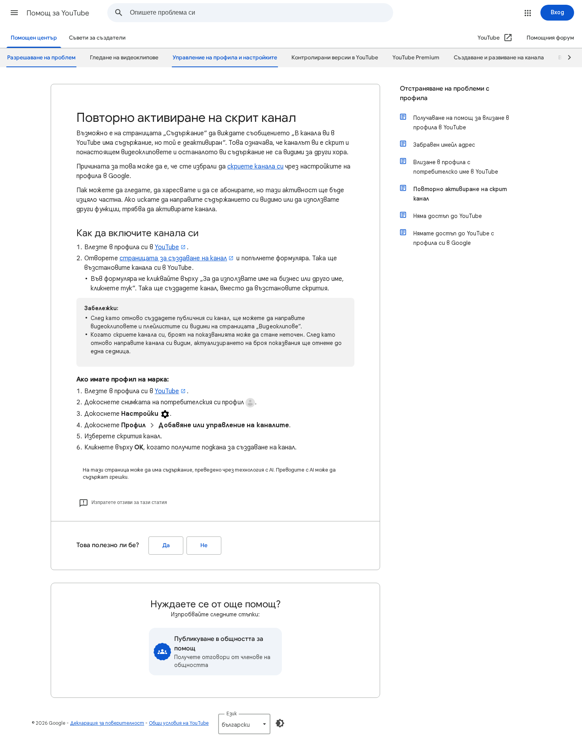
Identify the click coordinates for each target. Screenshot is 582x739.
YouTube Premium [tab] (415, 57)
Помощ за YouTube (58, 13)
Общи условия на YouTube (179, 723)
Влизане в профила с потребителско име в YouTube (455, 167)
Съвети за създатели (97, 37)
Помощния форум (550, 37)
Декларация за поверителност (107, 723)
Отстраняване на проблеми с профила (444, 93)
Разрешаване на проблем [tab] (41, 57)
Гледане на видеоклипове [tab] (124, 57)
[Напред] (566, 57)
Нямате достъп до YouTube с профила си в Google (453, 238)
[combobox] (261, 13)
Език (231, 713)
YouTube (167, 247)
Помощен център (34, 37)
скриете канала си (255, 167)
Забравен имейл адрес (444, 144)
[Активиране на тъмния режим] (279, 723)
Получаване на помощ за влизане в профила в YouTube (461, 122)
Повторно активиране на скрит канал (460, 194)
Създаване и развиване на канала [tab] (499, 57)
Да (166, 545)
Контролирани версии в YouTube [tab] (334, 57)
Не (203, 545)
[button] (14, 12)
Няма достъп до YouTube (447, 216)
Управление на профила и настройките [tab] (225, 57)
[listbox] (244, 724)
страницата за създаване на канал (173, 258)
